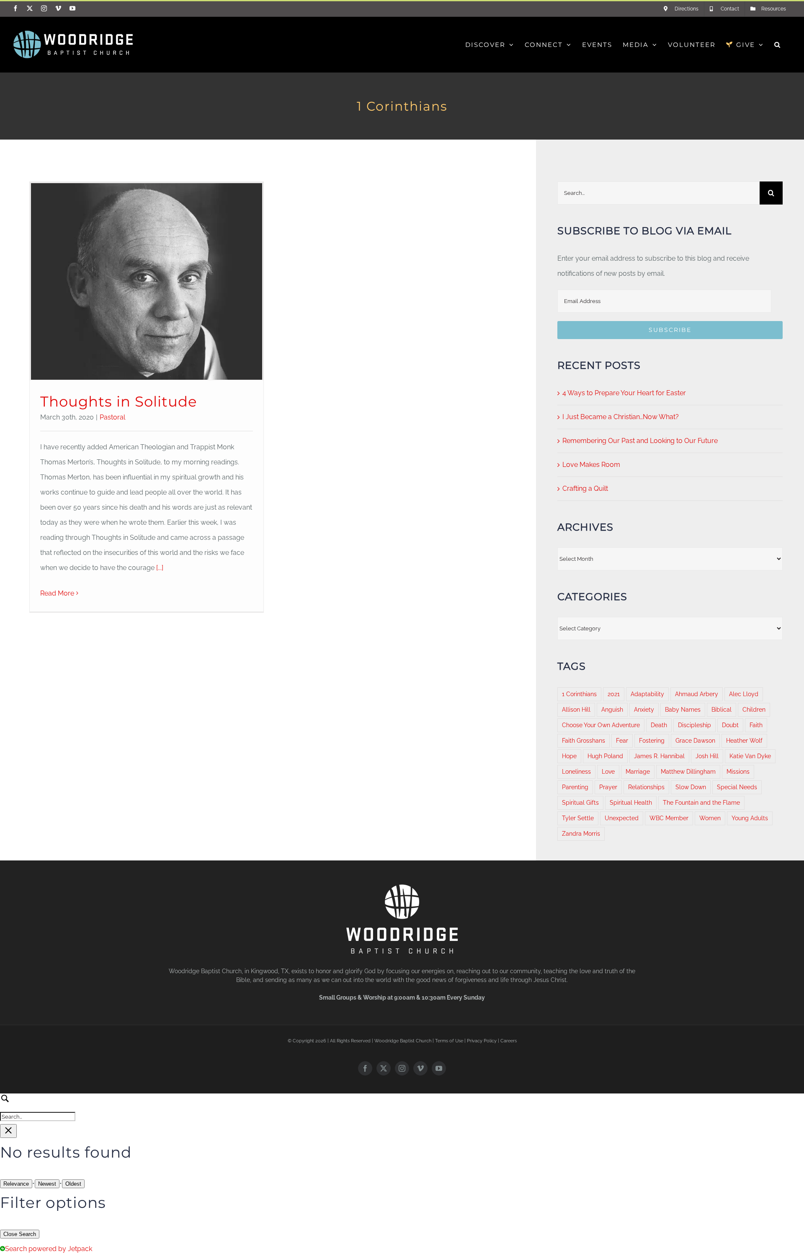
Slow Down (690, 786)
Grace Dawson (695, 740)
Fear (622, 740)
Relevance (16, 1184)
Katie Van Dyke (750, 755)
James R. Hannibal (659, 755)
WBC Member (668, 817)
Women (710, 817)
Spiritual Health (631, 802)
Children (753, 709)
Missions (738, 771)
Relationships (646, 786)
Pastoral (112, 417)
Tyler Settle (578, 817)
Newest (47, 1184)
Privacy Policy (482, 1041)
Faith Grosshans (583, 740)
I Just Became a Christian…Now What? (620, 417)
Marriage (638, 771)
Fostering (652, 740)
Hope (569, 755)
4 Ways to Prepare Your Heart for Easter (624, 393)
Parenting (575, 786)
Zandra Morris (581, 833)
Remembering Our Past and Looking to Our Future (640, 441)
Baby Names (683, 709)
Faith (756, 724)
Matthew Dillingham (688, 771)
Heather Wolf (744, 740)
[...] (159, 568)
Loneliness (576, 771)
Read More (57, 593)
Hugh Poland (605, 755)
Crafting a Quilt (585, 488)
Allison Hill (576, 709)
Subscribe (670, 330)
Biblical (721, 709)
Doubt (730, 724)
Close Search (19, 1234)
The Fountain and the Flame (701, 802)
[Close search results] (8, 1131)
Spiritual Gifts (580, 802)
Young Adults (750, 817)
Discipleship (694, 724)
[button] (777, 44)
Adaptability (647, 693)
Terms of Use (449, 1041)
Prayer (608, 786)
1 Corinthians (579, 693)
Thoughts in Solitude (118, 401)
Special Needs (737, 786)
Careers (508, 1041)
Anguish (612, 709)
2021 (614, 693)
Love (608, 771)
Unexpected (622, 817)
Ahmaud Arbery (696, 693)
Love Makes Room (591, 465)
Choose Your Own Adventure (601, 724)
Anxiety (644, 709)
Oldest (73, 1184)
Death (659, 724)
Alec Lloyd (743, 693)
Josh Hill (707, 755)
